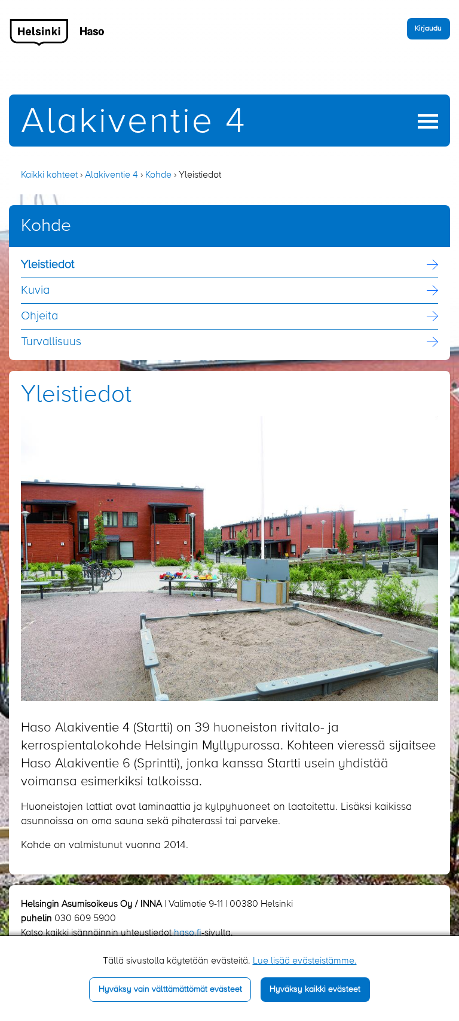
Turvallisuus (51, 342)
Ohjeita (39, 316)
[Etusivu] (57, 32)
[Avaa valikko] (428, 121)
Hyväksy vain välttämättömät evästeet (170, 989)
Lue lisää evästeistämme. (305, 961)
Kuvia (35, 291)
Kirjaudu (428, 28)
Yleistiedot (48, 265)
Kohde (158, 175)
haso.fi (187, 933)
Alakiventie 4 (133, 122)
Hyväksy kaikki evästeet (315, 989)
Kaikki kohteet (49, 175)
